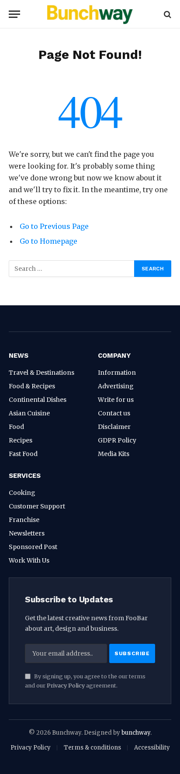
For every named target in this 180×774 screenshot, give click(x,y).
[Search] (166, 14)
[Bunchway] (89, 14)
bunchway (135, 732)
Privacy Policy (66, 685)
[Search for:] (72, 268)
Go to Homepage (48, 241)
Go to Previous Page (54, 226)
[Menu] (14, 14)
